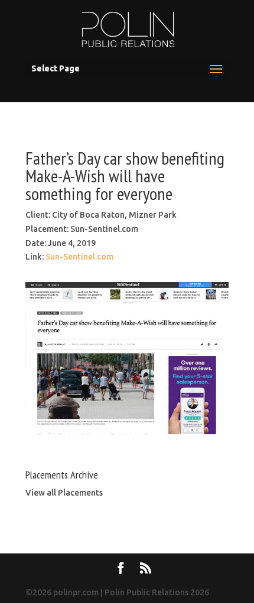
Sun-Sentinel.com (79, 256)
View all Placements (64, 492)
